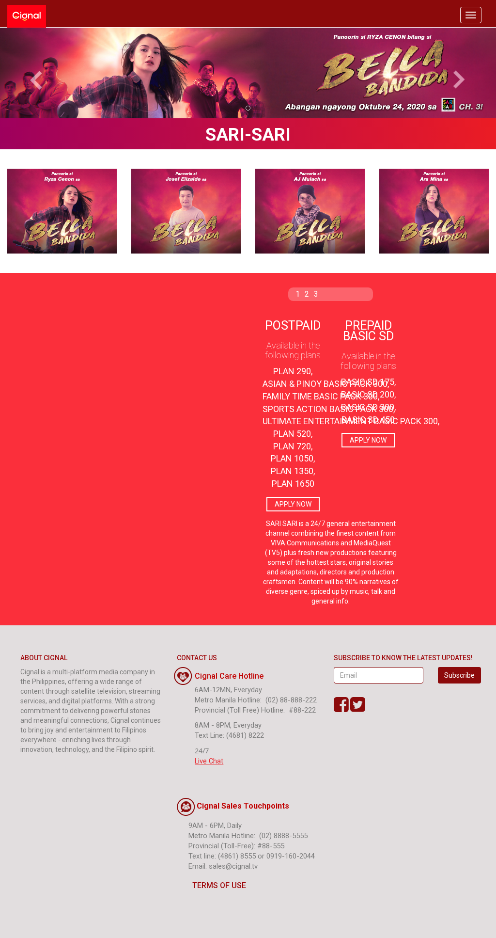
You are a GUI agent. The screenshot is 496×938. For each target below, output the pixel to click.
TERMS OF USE (219, 885)
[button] (37, 73)
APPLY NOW (293, 504)
